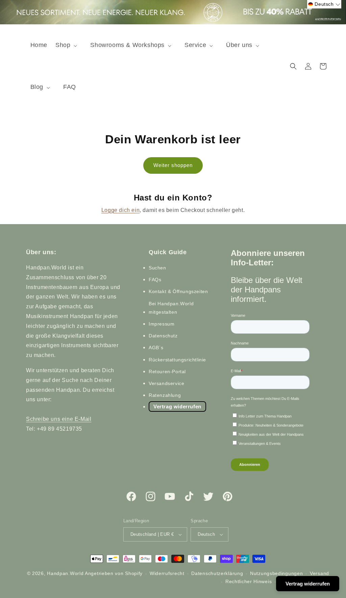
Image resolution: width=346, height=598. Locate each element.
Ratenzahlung (165, 395)
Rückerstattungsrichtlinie (177, 359)
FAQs (155, 279)
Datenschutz (163, 335)
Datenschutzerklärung (217, 573)
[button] (68, 45)
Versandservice (166, 383)
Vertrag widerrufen (177, 406)
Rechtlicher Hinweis (248, 581)
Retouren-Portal (167, 371)
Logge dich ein (120, 210)
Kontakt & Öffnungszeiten (178, 291)
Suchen (157, 267)
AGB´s (156, 347)
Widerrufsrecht (167, 573)
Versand (319, 573)
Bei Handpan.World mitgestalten (171, 308)
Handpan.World (65, 573)
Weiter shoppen (173, 165)
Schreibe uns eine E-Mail (58, 419)
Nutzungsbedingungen (276, 573)
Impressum (161, 324)
